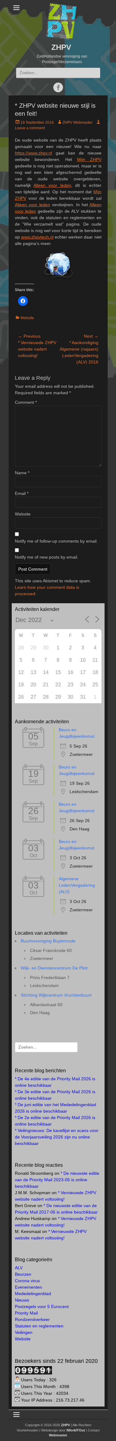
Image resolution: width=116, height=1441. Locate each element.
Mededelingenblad (33, 1293)
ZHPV (61, 47)
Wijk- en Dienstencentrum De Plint (54, 967)
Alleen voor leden (52, 185)
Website (27, 318)
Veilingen (23, 1332)
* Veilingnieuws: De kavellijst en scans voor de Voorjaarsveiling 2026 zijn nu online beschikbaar (56, 1137)
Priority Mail (26, 1313)
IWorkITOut (76, 1430)
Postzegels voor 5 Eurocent (42, 1306)
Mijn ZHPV (89, 159)
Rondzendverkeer (32, 1319)
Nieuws (22, 1300)
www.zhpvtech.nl (37, 237)
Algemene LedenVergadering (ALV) (77, 885)
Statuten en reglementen (39, 1325)
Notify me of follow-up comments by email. (56, 541)
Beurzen (23, 1274)
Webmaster (58, 1435)
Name (22, 472)
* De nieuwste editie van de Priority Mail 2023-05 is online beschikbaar (57, 1180)
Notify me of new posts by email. (46, 557)
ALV (19, 1267)
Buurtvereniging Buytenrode (48, 940)
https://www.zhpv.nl (33, 153)
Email (21, 493)
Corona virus (27, 1280)
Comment (26, 402)
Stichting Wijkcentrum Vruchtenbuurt (56, 995)
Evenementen (28, 1287)
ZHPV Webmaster (77, 122)
